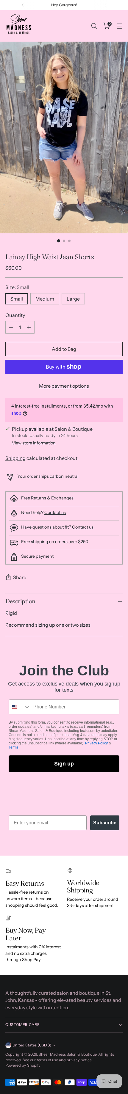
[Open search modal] (94, 26)
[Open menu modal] (119, 26)
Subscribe (104, 822)
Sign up (64, 764)
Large (73, 299)
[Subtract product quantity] (11, 327)
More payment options (64, 386)
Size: (17, 287)
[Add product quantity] (29, 327)
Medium (44, 299)
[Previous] (22, 5)
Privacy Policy (96, 743)
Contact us (55, 512)
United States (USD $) (32, 1045)
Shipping (15, 458)
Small (16, 299)
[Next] (105, 5)
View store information (34, 443)
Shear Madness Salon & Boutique (67, 1054)
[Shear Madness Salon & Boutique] (18, 25)
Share (19, 577)
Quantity (15, 315)
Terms (13, 747)
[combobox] (19, 707)
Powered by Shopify (22, 1065)
